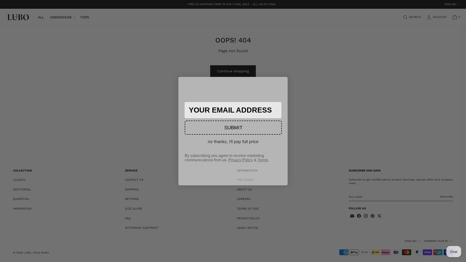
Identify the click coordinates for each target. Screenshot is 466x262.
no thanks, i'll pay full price (233, 141)
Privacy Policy (240, 160)
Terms (263, 160)
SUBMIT (233, 127)
